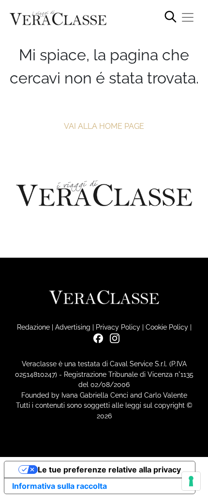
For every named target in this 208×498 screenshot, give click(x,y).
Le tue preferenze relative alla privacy (109, 469)
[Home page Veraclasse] (58, 18)
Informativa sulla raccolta (59, 486)
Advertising (72, 327)
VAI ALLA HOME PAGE (104, 126)
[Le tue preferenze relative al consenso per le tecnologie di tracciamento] (191, 481)
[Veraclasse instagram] (112, 337)
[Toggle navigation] (188, 17)
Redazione (33, 327)
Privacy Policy (118, 327)
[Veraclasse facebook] (96, 337)
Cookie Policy (167, 327)
